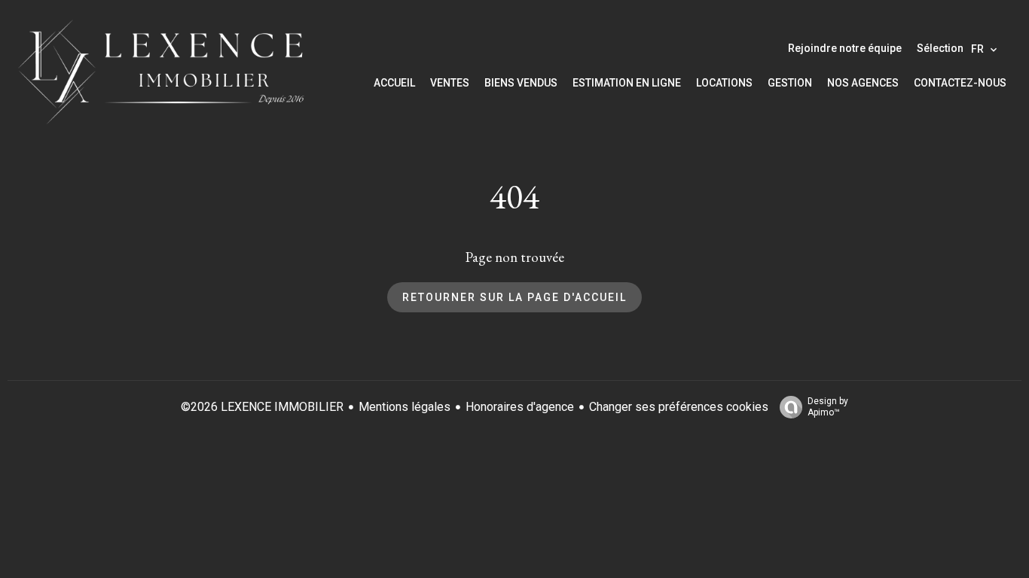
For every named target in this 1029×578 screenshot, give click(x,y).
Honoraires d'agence (520, 407)
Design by (828, 407)
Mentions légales (404, 407)
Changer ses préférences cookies (678, 407)
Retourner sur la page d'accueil (514, 297)
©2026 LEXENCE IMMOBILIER (262, 407)
